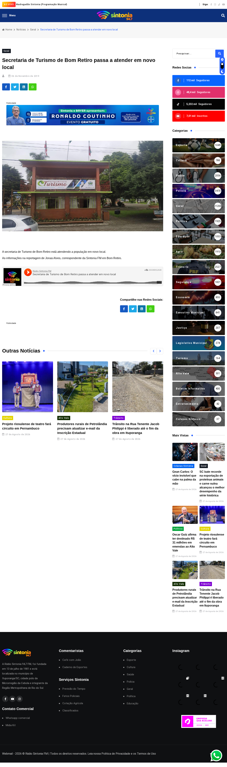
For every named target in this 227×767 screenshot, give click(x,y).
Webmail (7, 753)
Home (8, 29)
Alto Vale (64, 418)
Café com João (71, 660)
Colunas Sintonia (183, 466)
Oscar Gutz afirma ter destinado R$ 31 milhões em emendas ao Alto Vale (184, 542)
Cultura (7, 418)
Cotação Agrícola (72, 703)
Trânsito (118, 418)
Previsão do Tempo (73, 689)
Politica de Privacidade (115, 753)
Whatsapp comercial (18, 718)
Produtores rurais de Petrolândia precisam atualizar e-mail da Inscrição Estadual (82, 428)
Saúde (130, 674)
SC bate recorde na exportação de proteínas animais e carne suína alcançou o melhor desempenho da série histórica (212, 483)
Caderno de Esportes (74, 667)
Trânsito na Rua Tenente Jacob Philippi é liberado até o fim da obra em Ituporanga (135, 428)
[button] (153, 351)
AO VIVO (9, 4)
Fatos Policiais (71, 696)
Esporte (131, 660)
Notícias (21, 29)
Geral (33, 29)
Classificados (70, 710)
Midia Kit (11, 725)
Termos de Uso (146, 753)
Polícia (130, 681)
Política (178, 529)
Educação (132, 703)
